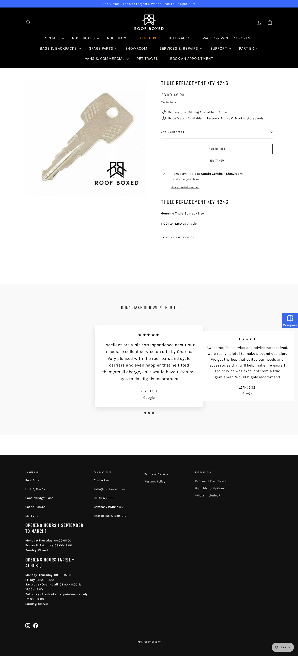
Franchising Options (210, 488)
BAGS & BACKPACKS (59, 48)
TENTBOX (149, 38)
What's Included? (207, 495)
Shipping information (178, 237)
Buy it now (216, 161)
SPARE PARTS (101, 48)
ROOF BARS (118, 38)
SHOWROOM (136, 48)
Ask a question (172, 132)
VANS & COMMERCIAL (105, 58)
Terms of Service (156, 474)
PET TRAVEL (148, 58)
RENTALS (52, 38)
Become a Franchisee (210, 481)
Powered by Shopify (149, 641)
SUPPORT (219, 48)
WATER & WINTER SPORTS (227, 38)
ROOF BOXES (84, 38)
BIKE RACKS (180, 38)
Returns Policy (155, 481)
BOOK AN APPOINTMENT (191, 58)
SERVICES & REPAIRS (179, 48)
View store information (185, 187)
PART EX (247, 48)
